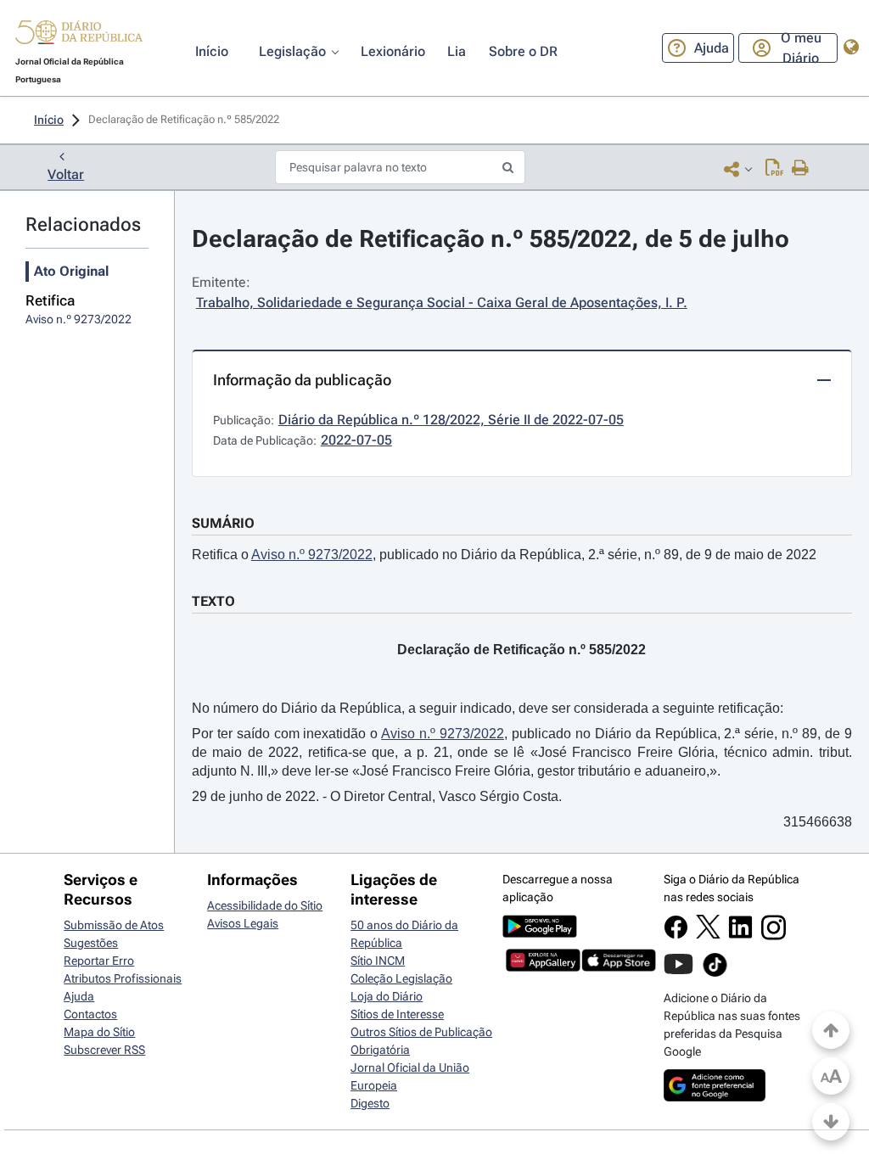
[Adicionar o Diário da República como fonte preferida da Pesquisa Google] (714, 1097)
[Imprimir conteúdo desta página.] (801, 169)
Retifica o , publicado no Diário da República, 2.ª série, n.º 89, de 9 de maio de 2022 (504, 554)
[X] (708, 934)
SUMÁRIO (223, 523)
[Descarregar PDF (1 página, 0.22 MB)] (774, 169)
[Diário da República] (79, 36)
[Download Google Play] (539, 933)
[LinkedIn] (740, 935)
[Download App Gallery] (543, 967)
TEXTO (213, 601)
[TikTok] (715, 974)
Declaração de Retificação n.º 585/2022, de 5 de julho (490, 239)
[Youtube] (678, 972)
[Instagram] (773, 936)
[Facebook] (676, 935)
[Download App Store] (618, 967)
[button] (79, 34)
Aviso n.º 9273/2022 (312, 554)
